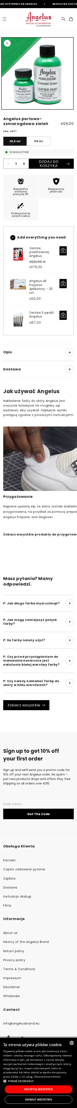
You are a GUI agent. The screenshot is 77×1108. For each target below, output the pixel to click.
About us (10, 933)
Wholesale (11, 996)
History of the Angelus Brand (26, 942)
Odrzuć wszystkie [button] (38, 1099)
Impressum (12, 978)
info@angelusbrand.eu (21, 1023)
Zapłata (9, 878)
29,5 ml (15, 141)
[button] (4, 19)
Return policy (13, 951)
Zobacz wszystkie (23, 705)
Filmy (7, 905)
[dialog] (38, 1073)
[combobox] (72, 1043)
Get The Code (38, 814)
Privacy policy (14, 960)
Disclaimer (11, 987)
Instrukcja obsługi (17, 896)
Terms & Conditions (19, 969)
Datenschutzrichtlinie (47, 1076)
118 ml (38, 141)
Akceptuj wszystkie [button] (38, 1089)
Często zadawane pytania (24, 869)
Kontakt (9, 860)
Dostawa (10, 887)
